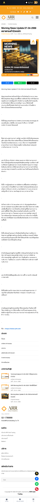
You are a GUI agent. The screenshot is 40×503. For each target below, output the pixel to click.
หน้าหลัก (3, 24)
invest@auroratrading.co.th (10, 421)
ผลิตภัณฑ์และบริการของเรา (8, 353)
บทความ (3, 348)
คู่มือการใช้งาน (4, 453)
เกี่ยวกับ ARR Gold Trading (8, 432)
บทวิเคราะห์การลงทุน (6, 344)
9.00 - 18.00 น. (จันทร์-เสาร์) (26, 8)
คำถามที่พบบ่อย (5, 362)
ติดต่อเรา (3, 441)
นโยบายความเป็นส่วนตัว (7, 435)
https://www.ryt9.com (13, 329)
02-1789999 (12, 8)
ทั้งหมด (3, 339)
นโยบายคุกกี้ (4, 438)
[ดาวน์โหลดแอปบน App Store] (31, 2)
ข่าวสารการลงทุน (12, 24)
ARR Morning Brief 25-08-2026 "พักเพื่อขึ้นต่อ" (24, 385)
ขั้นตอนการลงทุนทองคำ (7, 456)
